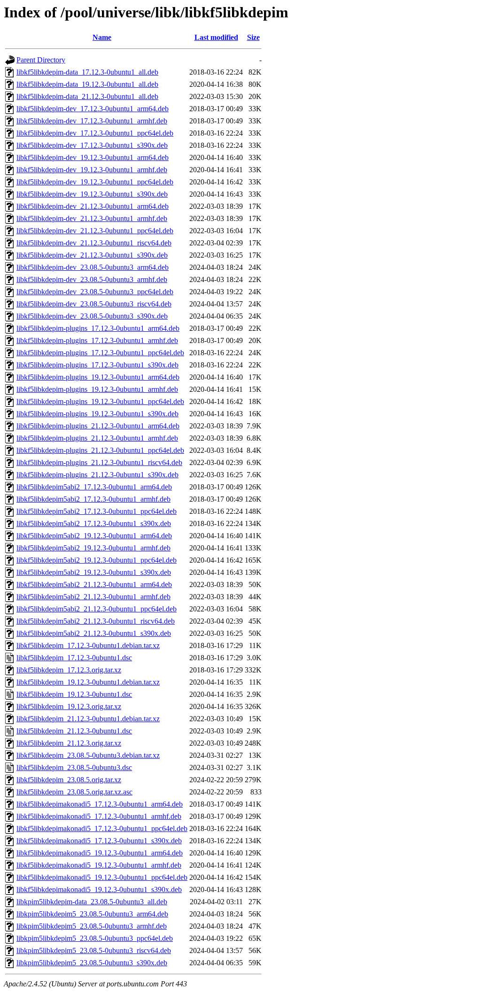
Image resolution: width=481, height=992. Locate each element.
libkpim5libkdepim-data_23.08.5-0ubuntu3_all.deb (91, 902)
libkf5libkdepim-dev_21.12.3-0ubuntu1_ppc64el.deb (94, 231)
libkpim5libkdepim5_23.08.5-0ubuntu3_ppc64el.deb (94, 938)
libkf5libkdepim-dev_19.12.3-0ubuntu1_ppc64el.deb (94, 182)
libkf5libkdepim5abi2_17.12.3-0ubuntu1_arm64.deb (94, 487)
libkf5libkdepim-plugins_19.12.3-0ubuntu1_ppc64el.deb (100, 401)
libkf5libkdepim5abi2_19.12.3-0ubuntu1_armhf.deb (93, 548)
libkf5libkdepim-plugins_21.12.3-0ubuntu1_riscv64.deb (99, 462)
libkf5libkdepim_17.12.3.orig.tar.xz (68, 670)
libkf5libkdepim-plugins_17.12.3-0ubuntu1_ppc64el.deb (100, 353)
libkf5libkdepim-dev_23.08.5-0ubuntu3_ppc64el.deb (94, 292)
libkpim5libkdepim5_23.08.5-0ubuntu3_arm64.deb (92, 914)
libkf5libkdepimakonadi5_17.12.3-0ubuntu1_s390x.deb (99, 841)
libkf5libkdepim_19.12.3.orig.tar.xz (68, 706)
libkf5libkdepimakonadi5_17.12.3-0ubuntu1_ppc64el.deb (101, 828)
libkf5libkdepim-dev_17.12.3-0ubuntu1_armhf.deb (91, 121)
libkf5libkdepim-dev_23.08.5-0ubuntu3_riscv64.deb (93, 304)
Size (253, 37)
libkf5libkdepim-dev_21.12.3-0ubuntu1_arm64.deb (92, 206)
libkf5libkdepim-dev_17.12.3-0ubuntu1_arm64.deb (92, 109)
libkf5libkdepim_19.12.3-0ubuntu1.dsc (74, 694)
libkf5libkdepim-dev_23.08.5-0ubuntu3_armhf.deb (91, 279)
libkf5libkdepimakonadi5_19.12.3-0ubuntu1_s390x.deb (99, 889)
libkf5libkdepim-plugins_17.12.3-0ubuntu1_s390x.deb (97, 365)
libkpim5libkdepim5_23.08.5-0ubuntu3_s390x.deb (91, 963)
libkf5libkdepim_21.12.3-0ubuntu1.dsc (74, 731)
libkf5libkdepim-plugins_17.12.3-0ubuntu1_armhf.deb (97, 340)
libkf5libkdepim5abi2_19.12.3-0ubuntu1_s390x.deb (93, 572)
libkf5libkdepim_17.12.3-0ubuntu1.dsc (74, 658)
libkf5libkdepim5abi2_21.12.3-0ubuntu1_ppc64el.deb (96, 609)
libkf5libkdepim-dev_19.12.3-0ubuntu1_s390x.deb (92, 194)
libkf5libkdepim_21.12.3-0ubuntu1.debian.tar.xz (88, 719)
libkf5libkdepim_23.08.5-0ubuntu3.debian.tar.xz (88, 755)
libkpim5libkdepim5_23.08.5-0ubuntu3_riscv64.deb (93, 950)
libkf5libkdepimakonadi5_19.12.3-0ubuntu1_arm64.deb (99, 853)
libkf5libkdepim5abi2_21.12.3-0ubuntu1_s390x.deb (93, 633)
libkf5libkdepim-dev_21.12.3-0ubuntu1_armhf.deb (91, 218)
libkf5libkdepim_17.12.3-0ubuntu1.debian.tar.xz (88, 645)
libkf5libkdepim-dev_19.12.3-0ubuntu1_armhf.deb (91, 170)
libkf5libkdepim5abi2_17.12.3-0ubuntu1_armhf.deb (93, 499)
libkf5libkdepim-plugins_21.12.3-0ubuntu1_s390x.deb (97, 475)
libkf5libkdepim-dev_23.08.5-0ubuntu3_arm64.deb (92, 267)
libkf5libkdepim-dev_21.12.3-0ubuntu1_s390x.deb (92, 255)
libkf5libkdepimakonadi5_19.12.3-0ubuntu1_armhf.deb (98, 865)
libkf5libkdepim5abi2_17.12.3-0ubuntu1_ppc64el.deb (96, 511)
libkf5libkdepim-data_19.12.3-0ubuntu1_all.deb (87, 84)
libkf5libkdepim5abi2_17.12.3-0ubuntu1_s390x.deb (93, 523)
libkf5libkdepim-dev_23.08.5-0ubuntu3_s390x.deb (92, 316)
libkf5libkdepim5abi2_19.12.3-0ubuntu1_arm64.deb (94, 536)
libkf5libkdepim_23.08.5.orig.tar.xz (68, 780)
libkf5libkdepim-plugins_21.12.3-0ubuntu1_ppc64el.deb (100, 450)
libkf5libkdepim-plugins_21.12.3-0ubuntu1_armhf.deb (97, 438)
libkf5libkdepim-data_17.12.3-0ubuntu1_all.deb (87, 72)
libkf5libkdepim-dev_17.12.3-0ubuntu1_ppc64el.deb (94, 133)
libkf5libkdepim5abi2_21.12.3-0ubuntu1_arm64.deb (94, 584)
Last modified (216, 37)
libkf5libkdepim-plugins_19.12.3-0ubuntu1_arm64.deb (97, 377)
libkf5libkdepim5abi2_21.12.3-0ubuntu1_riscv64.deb (95, 621)
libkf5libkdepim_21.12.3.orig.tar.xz (68, 743)
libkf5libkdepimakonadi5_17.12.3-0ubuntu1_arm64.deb (99, 804)
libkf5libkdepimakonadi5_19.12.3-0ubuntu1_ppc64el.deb (101, 877)
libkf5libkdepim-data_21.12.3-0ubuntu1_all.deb (87, 96)
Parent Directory (40, 60)
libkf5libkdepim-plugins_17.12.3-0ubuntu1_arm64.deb (97, 328)
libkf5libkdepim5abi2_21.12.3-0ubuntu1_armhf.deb (93, 597)
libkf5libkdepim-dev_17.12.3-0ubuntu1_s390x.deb (92, 145)
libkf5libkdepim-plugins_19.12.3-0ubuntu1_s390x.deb (97, 414)
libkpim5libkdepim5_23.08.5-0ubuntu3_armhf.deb (91, 926)
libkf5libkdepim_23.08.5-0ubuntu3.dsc (74, 767)
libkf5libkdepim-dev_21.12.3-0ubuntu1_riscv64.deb (93, 243)
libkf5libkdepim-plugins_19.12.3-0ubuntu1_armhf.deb (97, 389)
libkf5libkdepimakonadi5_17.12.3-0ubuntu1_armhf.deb (98, 816)
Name (102, 37)
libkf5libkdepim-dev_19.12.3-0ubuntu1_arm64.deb (92, 157)
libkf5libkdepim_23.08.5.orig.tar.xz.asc (74, 792)
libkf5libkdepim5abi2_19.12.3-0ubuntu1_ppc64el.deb (96, 560)
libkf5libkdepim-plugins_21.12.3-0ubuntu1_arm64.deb (97, 426)
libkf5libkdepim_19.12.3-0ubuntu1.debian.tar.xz (88, 682)
